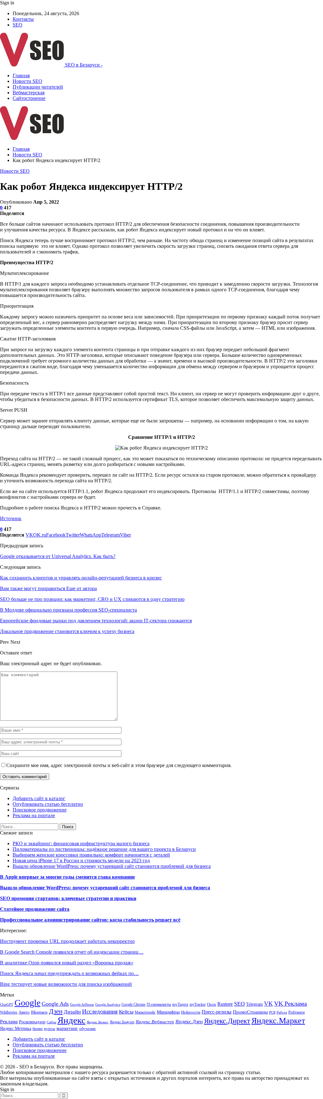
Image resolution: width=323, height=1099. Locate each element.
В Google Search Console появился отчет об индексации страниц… (72, 952)
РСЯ (272, 1012)
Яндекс (71, 1020)
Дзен (55, 1011)
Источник (10, 518)
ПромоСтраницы (250, 1012)
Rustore (225, 1004)
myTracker (198, 1004)
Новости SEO (27, 81)
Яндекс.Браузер (122, 1022)
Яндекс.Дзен (189, 1021)
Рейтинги (296, 1012)
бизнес (37, 1028)
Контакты (23, 19)
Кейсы (126, 1012)
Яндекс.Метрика (15, 1028)
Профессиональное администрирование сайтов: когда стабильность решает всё (90, 919)
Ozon (211, 1004)
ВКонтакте (39, 1012)
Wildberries (8, 1012)
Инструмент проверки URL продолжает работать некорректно (67, 941)
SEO (17, 24)
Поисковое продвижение (40, 809)
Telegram (254, 1004)
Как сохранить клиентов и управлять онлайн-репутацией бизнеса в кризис (81, 577)
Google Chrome (133, 1004)
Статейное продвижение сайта (34, 909)
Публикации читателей (38, 87)
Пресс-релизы (217, 1012)
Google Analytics (107, 1004)
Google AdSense (82, 1004)
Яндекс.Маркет (278, 1020)
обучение (87, 1028)
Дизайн (72, 1012)
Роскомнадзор (32, 1022)
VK (268, 1003)
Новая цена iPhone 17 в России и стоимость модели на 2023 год (81, 860)
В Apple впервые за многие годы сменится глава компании (67, 877)
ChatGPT (6, 1004)
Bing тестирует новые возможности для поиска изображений (66, 984)
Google (27, 1003)
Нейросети (190, 1012)
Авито (24, 1012)
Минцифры (168, 1012)
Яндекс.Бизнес (98, 1022)
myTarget (180, 1004)
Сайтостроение (29, 98)
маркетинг (67, 1028)
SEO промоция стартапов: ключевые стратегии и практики (68, 898)
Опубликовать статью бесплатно (48, 804)
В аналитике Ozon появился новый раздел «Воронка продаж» (66, 962)
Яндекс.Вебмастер (155, 1021)
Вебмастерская (28, 92)
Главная (21, 75)
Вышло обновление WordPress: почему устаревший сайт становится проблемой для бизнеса (112, 866)
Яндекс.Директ (227, 1021)
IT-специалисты (159, 1004)
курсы (49, 1028)
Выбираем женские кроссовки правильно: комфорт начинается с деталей (91, 855)
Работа (282, 1012)
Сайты (51, 1022)
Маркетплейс (145, 1012)
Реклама (9, 1021)
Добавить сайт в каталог (39, 798)
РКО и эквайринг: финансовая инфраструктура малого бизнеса (81, 843)
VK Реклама (290, 1003)
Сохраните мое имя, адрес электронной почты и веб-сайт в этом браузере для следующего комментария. (119, 765)
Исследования (100, 1011)
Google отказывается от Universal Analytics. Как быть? (57, 556)
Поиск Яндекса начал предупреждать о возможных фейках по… (69, 973)
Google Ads (55, 1004)
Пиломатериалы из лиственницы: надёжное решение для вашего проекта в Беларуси (104, 849)
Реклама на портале (34, 815)
